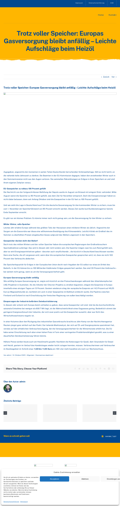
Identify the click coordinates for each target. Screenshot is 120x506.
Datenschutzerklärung (11, 501)
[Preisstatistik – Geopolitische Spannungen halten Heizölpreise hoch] (20, 413)
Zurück (106, 77)
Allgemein (30, 355)
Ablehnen (85, 479)
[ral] (71, 465)
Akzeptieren (54, 479)
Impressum (24, 501)
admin (9, 355)
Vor (113, 77)
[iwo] (43, 465)
